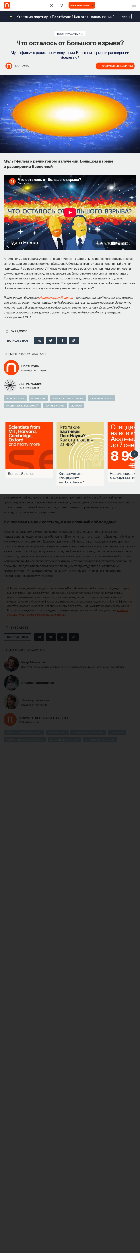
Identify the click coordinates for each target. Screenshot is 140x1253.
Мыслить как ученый (64, 739)
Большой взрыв (102, 398)
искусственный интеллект (44, 718)
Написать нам (17, 340)
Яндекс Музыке (17, 614)
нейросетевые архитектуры (24, 739)
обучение (117, 732)
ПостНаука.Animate (70, 33)
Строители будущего (99, 739)
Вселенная (38, 398)
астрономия (30, 383)
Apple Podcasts (39, 614)
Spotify (61, 614)
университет (57, 732)
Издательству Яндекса (56, 297)
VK (52, 614)
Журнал (76, 405)
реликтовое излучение (68, 398)
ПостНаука (21, 65)
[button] (134, 454)
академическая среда (88, 732)
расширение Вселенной (22, 405)
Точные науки (55, 405)
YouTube (122, 610)
